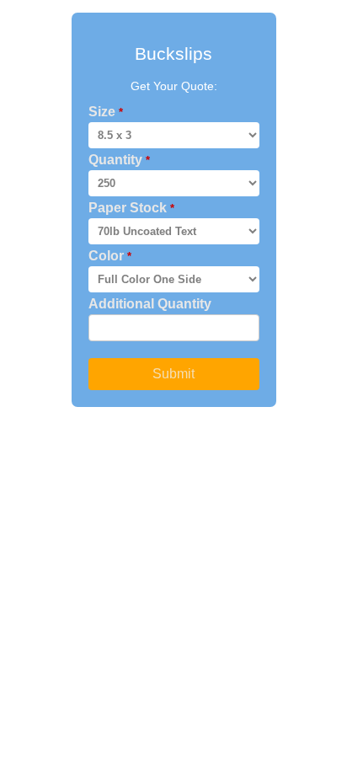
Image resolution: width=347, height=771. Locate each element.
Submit (173, 374)
